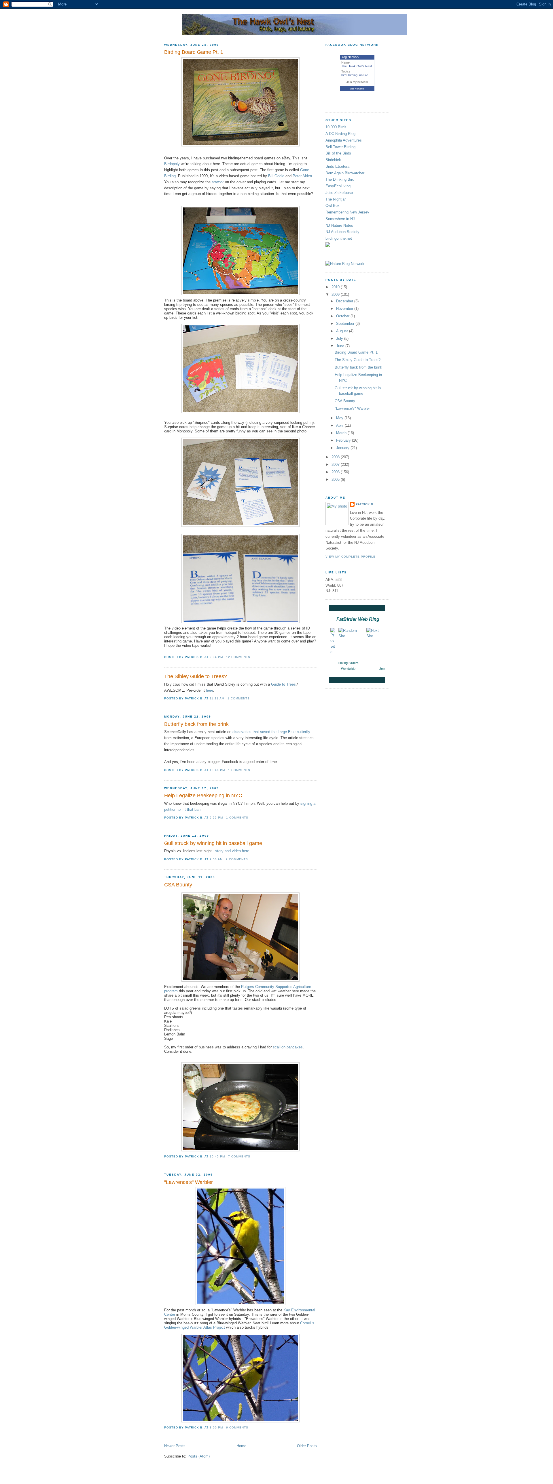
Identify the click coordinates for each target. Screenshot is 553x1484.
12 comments (238, 657)
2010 (336, 287)
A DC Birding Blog (340, 133)
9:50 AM (216, 859)
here (209, 690)
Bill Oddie (276, 176)
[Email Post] (252, 657)
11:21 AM (217, 698)
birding (352, 75)
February (344, 440)
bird (343, 75)
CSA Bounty (178, 885)
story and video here (232, 851)
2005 (336, 479)
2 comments (237, 859)
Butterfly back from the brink (196, 724)
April (340, 425)
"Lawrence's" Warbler (188, 1182)
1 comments (239, 698)
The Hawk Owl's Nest (356, 66)
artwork (218, 182)
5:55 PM (216, 817)
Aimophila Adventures (343, 140)
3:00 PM (216, 1427)
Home (241, 1446)
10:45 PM (217, 1156)
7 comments (239, 1156)
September (345, 323)
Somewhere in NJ (340, 219)
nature (363, 75)
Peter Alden (302, 176)
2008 (336, 457)
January (343, 448)
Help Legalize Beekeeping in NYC (203, 795)
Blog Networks (357, 88)
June (340, 346)
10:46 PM (217, 770)
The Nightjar (335, 199)
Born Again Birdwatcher (344, 173)
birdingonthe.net (338, 238)
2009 (336, 294)
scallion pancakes (288, 1047)
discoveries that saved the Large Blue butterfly (271, 732)
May (340, 418)
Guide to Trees (283, 684)
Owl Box (332, 205)
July (340, 338)
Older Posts (307, 1446)
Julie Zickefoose (339, 192)
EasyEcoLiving (338, 186)
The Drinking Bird (339, 179)
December (345, 301)
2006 (336, 472)
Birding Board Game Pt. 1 (193, 52)
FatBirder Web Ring (357, 619)
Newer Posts (174, 1446)
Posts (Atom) (199, 1456)
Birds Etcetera (337, 166)
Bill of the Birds (338, 153)
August (342, 331)
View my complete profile (350, 556)
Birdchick (333, 160)
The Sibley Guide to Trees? (195, 676)
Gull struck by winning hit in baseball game (213, 843)
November (345, 308)
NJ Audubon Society (342, 232)
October (343, 316)
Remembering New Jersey (347, 212)
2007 (336, 464)
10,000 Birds (335, 127)
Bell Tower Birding (340, 147)
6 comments (237, 1427)
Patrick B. (365, 504)
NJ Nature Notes (339, 225)
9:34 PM (216, 657)
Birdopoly (172, 164)
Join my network (357, 81)
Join (382, 668)
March (342, 433)
